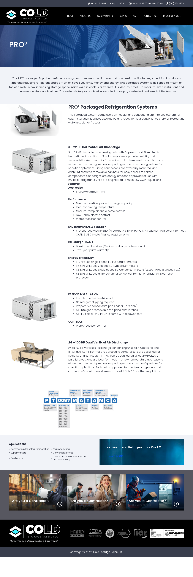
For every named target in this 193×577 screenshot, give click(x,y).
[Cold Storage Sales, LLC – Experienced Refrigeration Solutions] (27, 16)
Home (70, 16)
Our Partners (105, 16)
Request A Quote (173, 16)
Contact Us (149, 16)
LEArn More (116, 456)
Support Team (128, 16)
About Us (85, 16)
